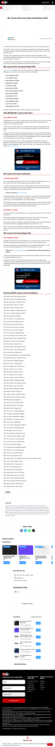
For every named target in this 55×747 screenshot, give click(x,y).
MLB (21, 575)
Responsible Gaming (36, 616)
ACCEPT (50, 744)
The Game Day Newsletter (19, 250)
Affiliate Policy (31, 687)
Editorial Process (31, 689)
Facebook (42, 687)
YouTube (42, 683)
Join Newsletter (13, 700)
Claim (6, 562)
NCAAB (31, 575)
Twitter (41, 685)
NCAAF (27, 575)
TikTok (41, 689)
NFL (15, 575)
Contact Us (30, 691)
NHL (24, 575)
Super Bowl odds (22, 192)
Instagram (42, 681)
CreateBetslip (45, 2)
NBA (18, 575)
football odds (8, 70)
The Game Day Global (33, 681)
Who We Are (31, 683)
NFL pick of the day (13, 146)
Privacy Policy (31, 685)
